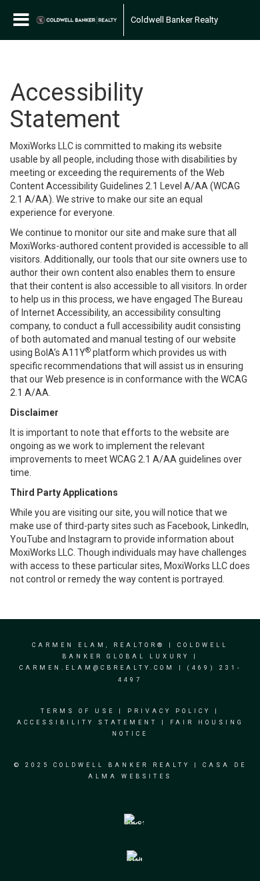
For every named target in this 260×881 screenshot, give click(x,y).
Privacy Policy (169, 711)
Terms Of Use (78, 711)
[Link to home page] (77, 20)
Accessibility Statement (87, 722)
